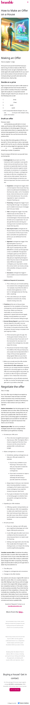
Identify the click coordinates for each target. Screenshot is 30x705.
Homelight (7, 105)
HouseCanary (7, 108)
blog (20, 612)
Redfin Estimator (8, 102)
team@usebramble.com (15, 606)
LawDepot (10, 148)
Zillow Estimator (8, 99)
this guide (9, 112)
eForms (3, 148)
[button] (28, 2)
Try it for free (15, 689)
